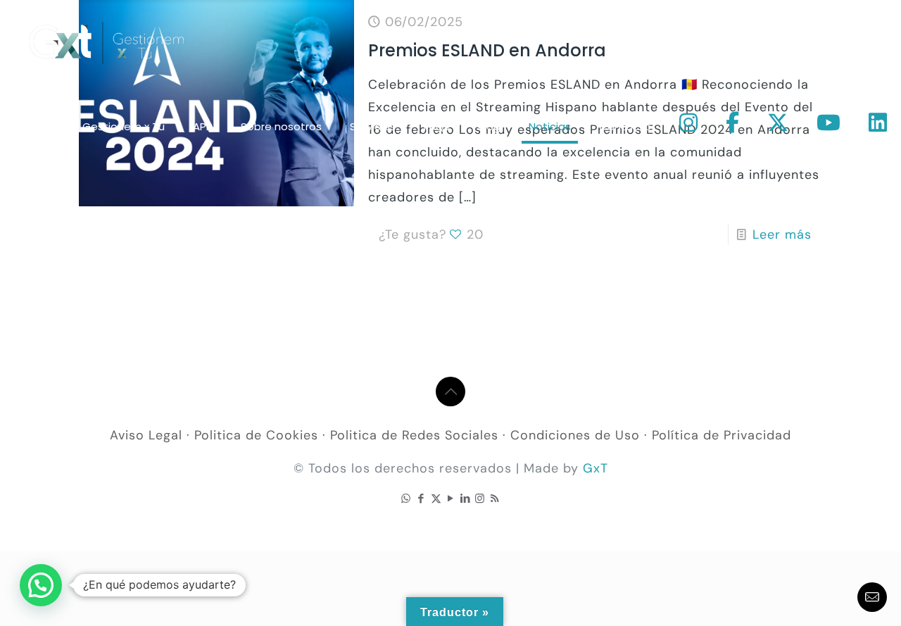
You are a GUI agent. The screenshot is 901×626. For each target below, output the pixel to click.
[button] (41, 585)
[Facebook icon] (421, 499)
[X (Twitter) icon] (436, 499)
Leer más (782, 234)
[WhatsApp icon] (406, 499)
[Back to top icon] (450, 391)
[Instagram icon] (480, 499)
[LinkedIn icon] (465, 499)
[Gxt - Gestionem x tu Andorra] (106, 42)
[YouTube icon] (451, 499)
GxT (595, 468)
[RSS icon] (495, 499)
